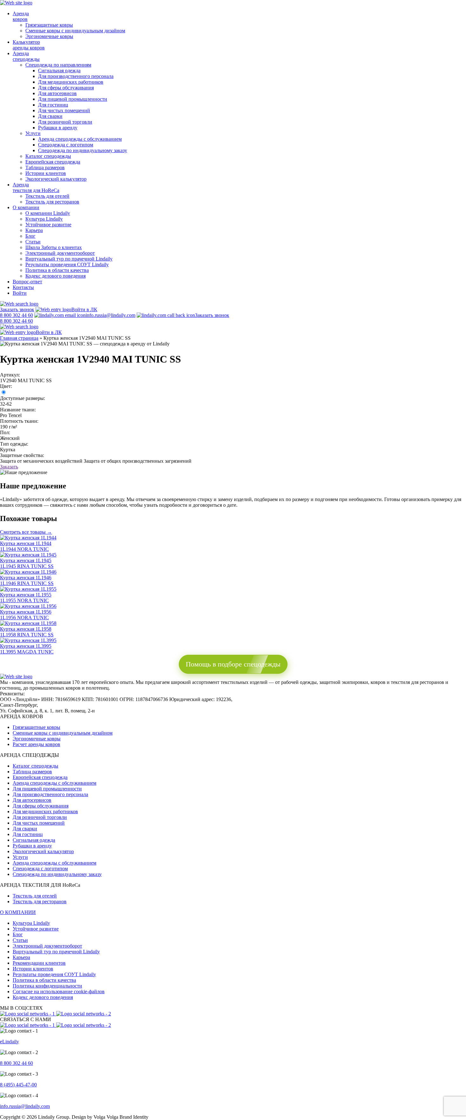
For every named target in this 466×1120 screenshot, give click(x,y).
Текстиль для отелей (47, 196)
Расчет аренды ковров (36, 744)
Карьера (34, 230)
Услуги (33, 133)
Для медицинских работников (70, 82)
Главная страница (19, 338)
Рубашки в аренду (57, 127)
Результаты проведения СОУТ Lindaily (67, 264)
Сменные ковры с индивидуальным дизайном (75, 30)
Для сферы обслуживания (66, 87)
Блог (30, 236)
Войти (20, 293)
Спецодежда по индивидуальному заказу (82, 150)
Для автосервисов (57, 93)
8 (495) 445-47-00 (18, 1084)
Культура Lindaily (44, 219)
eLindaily (9, 1041)
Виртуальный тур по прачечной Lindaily (69, 258)
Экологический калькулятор (56, 179)
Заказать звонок (17, 309)
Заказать (9, 466)
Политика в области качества (57, 270)
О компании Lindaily (47, 213)
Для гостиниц (53, 104)
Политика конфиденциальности (47, 985)
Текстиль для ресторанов (52, 201)
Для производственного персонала (75, 76)
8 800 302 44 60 (16, 1063)
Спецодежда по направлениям (58, 65)
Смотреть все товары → (26, 532)
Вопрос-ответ (27, 281)
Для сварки (50, 116)
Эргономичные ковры (49, 36)
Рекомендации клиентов (39, 963)
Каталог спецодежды (48, 156)
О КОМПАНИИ (18, 912)
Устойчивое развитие (48, 224)
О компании (26, 207)
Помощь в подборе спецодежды (233, 664)
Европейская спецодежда (52, 161)
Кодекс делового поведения (55, 276)
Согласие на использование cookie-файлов (59, 991)
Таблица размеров (45, 167)
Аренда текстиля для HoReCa (36, 187)
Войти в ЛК (84, 309)
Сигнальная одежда (59, 70)
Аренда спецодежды (26, 56)
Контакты (23, 287)
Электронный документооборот (60, 253)
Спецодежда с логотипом (65, 144)
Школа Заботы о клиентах (53, 247)
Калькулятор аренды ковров (29, 44)
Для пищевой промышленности (72, 99)
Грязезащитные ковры (49, 25)
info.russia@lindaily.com (110, 315)
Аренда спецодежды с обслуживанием (80, 139)
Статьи (33, 241)
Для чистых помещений (64, 110)
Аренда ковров (21, 16)
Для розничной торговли (65, 122)
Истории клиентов (45, 173)
